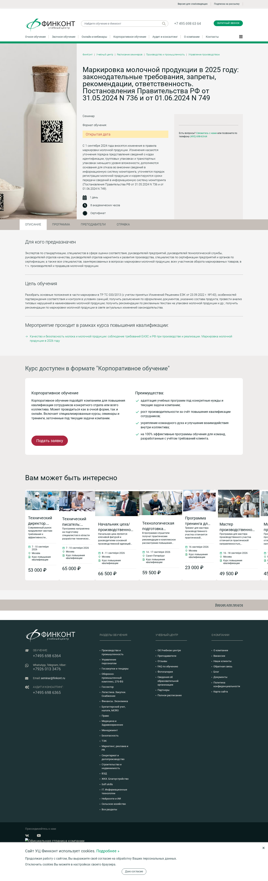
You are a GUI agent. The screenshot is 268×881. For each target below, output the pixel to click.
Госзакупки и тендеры (115, 668)
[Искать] (164, 23)
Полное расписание (170, 695)
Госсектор (108, 686)
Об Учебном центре (169, 650)
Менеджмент (110, 730)
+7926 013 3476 (47, 669)
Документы (220, 677)
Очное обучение (35, 36)
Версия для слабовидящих (193, 4)
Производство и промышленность (165, 54)
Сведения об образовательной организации (168, 681)
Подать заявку (49, 440)
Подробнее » (107, 851)
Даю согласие (134, 871)
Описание (33, 224)
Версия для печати (229, 605)
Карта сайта (220, 691)
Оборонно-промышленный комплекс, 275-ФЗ (112, 677)
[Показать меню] (241, 36)
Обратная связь (222, 666)
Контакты (212, 36)
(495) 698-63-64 (198, 136)
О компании (192, 36)
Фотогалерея (165, 671)
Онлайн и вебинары (94, 36)
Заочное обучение (63, 36)
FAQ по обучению (168, 666)
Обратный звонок (228, 23)
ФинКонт (88, 54)
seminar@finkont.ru (53, 678)
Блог (216, 671)
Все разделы (109, 809)
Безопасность (110, 735)
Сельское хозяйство (114, 803)
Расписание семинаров (129, 54)
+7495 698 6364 (47, 656)
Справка (123, 224)
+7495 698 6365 (47, 692)
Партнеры (164, 690)
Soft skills (107, 784)
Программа (61, 224)
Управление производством (204, 54)
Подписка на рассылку (227, 4)
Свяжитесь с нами (206, 133)
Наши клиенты (222, 661)
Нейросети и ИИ (111, 798)
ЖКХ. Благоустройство (115, 778)
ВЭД (104, 773)
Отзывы (162, 661)
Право (105, 715)
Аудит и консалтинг (165, 36)
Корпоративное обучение (129, 36)
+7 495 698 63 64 (187, 23)
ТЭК (104, 740)
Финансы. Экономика (115, 701)
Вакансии (219, 655)
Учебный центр (104, 54)
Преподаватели (93, 224)
